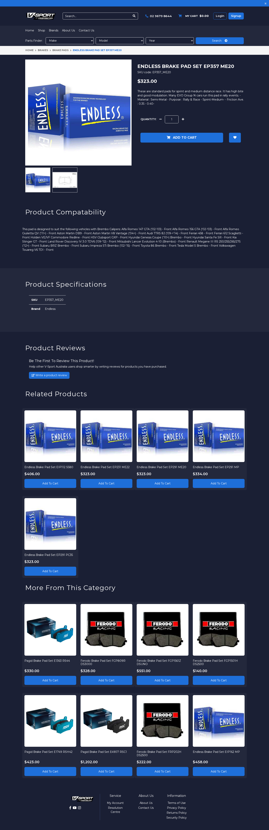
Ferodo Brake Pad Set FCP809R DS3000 (103, 662)
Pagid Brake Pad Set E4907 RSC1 (104, 752)
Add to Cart (184, 137)
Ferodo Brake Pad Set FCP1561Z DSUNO (159, 662)
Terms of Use (177, 803)
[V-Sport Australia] (41, 16)
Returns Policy (177, 812)
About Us (68, 30)
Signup (236, 16)
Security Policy (176, 817)
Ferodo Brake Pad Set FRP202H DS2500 (159, 753)
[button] (235, 138)
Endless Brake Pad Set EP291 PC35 (48, 555)
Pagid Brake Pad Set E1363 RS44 (47, 661)
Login (220, 16)
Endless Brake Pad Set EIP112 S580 (48, 467)
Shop (41, 30)
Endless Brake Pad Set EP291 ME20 (161, 467)
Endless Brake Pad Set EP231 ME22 (105, 467)
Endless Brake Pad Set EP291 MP (216, 467)
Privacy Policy (176, 808)
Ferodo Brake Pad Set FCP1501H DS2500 (215, 662)
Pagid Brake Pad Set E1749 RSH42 (48, 752)
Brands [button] (53, 30)
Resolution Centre (115, 810)
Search (218, 40)
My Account (115, 803)
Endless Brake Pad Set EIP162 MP (216, 752)
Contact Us (86, 30)
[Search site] (134, 16)
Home (29, 30)
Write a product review (51, 375)
